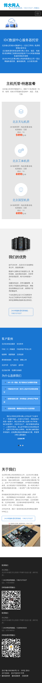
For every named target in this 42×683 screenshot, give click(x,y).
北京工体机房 (21, 161)
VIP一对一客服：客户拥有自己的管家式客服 (22, 382)
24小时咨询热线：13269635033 (15, 628)
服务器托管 (6, 676)
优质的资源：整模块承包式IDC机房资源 (21, 408)
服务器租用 (16, 676)
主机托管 (25, 676)
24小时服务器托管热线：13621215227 (20, 311)
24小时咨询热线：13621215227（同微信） (25, 8)
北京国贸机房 (21, 200)
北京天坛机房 (21, 122)
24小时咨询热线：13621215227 (15, 580)
